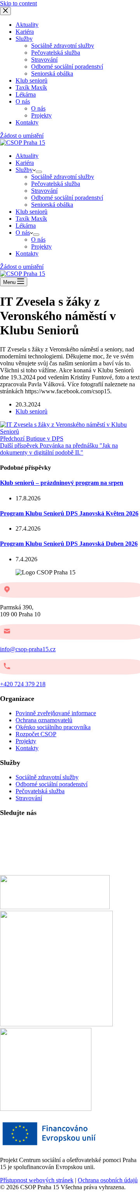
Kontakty (27, 253)
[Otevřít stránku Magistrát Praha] (45, 1108)
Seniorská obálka (52, 204)
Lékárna (26, 225)
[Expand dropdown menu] (39, 172)
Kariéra (25, 162)
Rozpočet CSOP (36, 734)
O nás (23, 232)
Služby (24, 169)
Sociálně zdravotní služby (62, 176)
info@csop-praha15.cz (28, 649)
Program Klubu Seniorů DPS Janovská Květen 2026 (69, 513)
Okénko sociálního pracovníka (53, 727)
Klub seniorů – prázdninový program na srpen (61, 482)
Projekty (41, 246)
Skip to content (18, 3)
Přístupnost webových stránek (37, 1180)
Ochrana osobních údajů (108, 1180)
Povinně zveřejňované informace (56, 713)
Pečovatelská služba (55, 183)
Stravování (44, 190)
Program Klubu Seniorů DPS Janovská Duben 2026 (69, 543)
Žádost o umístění (22, 266)
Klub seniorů (31, 211)
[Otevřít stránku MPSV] (56, 1024)
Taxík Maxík (31, 218)
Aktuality (27, 155)
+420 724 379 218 (23, 684)
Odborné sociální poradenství (67, 197)
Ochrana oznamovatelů (44, 720)
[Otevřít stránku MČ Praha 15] (55, 907)
